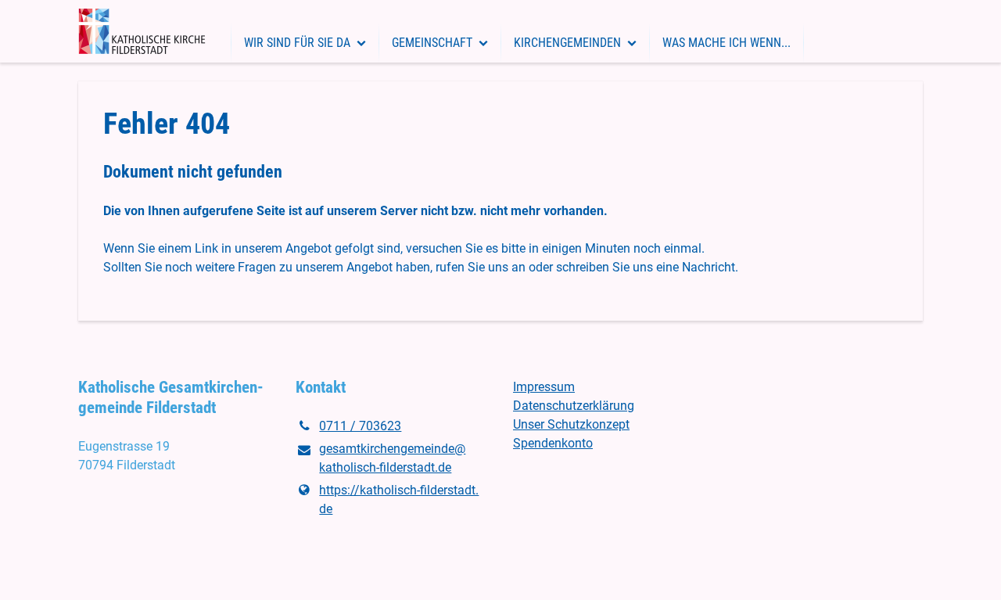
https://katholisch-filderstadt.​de (399, 499)
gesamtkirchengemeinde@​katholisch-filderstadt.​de (392, 458)
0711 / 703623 (360, 426)
